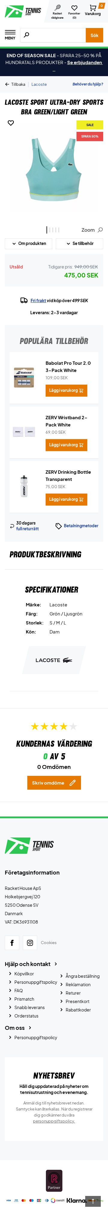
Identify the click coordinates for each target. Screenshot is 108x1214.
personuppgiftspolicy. (54, 1121)
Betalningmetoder (81, 525)
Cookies (49, 942)
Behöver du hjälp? (88, 84)
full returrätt (27, 528)
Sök (94, 35)
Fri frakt (38, 300)
